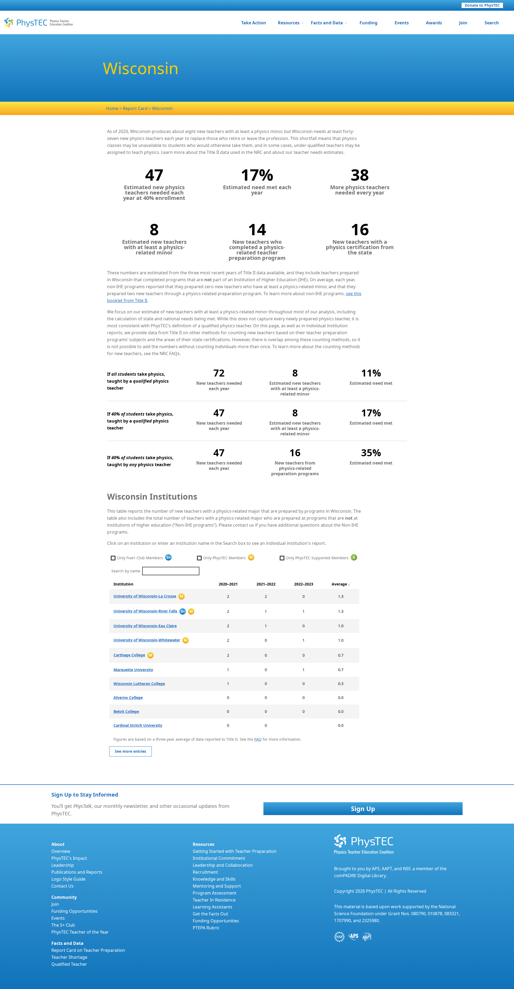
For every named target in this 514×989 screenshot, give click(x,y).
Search (492, 23)
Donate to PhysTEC (482, 5)
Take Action (253, 23)
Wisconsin (162, 108)
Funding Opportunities (74, 911)
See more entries (130, 751)
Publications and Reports (76, 872)
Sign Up (363, 808)
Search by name (125, 570)
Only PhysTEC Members (224, 557)
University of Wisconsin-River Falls (145, 611)
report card (136, 108)
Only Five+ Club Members (140, 557)
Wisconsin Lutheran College (139, 683)
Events (402, 23)
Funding (368, 23)
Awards (434, 23)
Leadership (62, 865)
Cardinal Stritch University (138, 725)
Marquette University (133, 669)
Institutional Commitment (219, 858)
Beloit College (126, 711)
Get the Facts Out (210, 914)
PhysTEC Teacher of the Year (80, 932)
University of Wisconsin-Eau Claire (145, 625)
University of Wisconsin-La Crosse (145, 596)
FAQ (258, 739)
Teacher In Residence (214, 900)
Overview (60, 851)
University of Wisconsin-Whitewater (147, 639)
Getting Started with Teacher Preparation (235, 851)
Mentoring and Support (217, 886)
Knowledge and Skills (214, 879)
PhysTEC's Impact (69, 858)
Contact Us (62, 886)
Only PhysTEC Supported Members (317, 557)
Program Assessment (214, 893)
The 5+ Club (63, 925)
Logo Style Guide (68, 879)
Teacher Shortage (69, 957)
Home (112, 108)
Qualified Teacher (69, 964)
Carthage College (129, 654)
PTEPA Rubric (206, 928)
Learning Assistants (212, 907)
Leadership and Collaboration (223, 865)
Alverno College (128, 697)
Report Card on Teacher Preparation (88, 950)
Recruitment (205, 872)
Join (463, 23)
